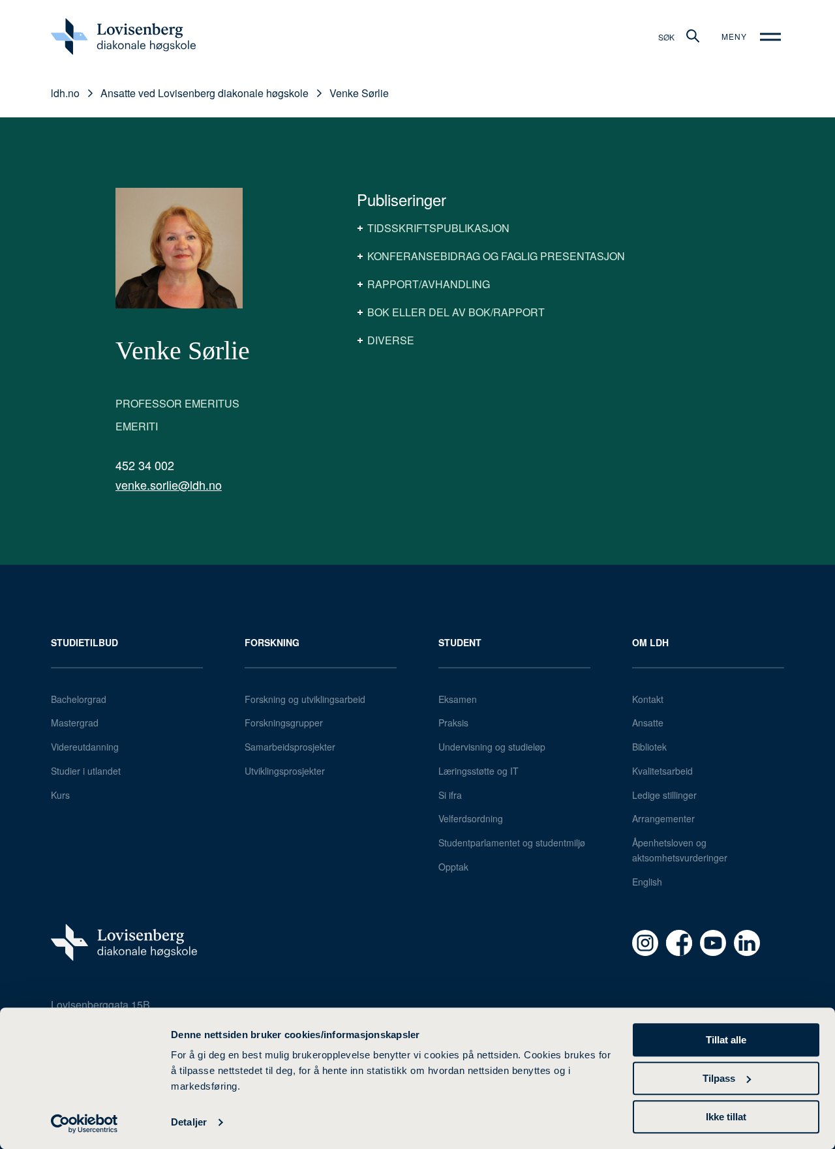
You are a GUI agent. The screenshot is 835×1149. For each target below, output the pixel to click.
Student (459, 642)
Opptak (453, 866)
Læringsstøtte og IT (478, 770)
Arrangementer (663, 818)
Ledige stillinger (664, 794)
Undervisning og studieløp (491, 746)
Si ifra (450, 794)
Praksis (453, 722)
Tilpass (719, 1078)
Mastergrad (75, 722)
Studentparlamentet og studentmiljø (511, 842)
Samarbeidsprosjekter (290, 746)
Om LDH (650, 642)
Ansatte (647, 722)
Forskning (272, 642)
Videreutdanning (85, 746)
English (647, 881)
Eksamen (457, 699)
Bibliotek (649, 746)
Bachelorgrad (78, 699)
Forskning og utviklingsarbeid (305, 699)
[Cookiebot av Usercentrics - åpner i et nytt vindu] (84, 1123)
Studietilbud (84, 642)
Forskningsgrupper (284, 722)
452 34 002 (144, 464)
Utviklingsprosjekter (285, 770)
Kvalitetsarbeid (662, 770)
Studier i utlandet (86, 770)
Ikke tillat (726, 1116)
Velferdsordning (470, 818)
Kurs (60, 794)
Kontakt (647, 699)
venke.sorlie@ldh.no (168, 484)
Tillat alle (726, 1039)
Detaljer (189, 1122)
